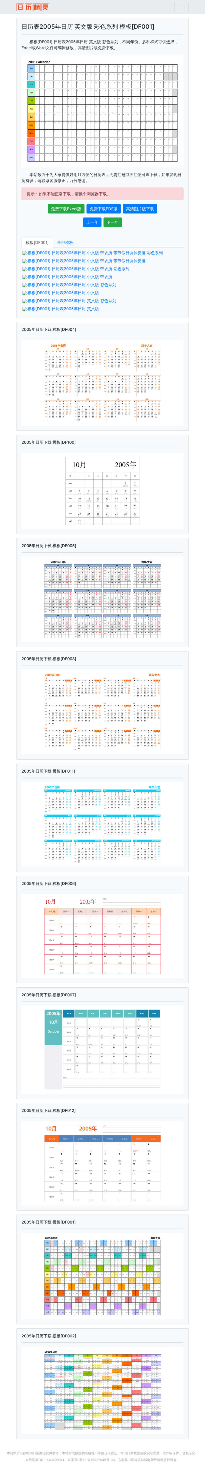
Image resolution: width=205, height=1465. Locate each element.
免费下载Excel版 (66, 208)
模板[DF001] (37, 242)
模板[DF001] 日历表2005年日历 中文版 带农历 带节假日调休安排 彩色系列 (95, 252)
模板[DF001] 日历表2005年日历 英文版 (63, 308)
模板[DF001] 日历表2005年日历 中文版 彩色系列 (72, 284)
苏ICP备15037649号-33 (97, 1460)
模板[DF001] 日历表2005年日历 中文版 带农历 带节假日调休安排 (87, 260)
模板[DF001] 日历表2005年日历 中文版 (63, 292)
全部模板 (65, 242)
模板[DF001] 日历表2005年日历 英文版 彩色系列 (72, 300)
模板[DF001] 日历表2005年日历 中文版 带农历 (70, 276)
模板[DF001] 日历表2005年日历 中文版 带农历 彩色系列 (79, 268)
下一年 (113, 222)
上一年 (92, 222)
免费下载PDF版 (104, 208)
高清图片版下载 (140, 208)
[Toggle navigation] (181, 7)
